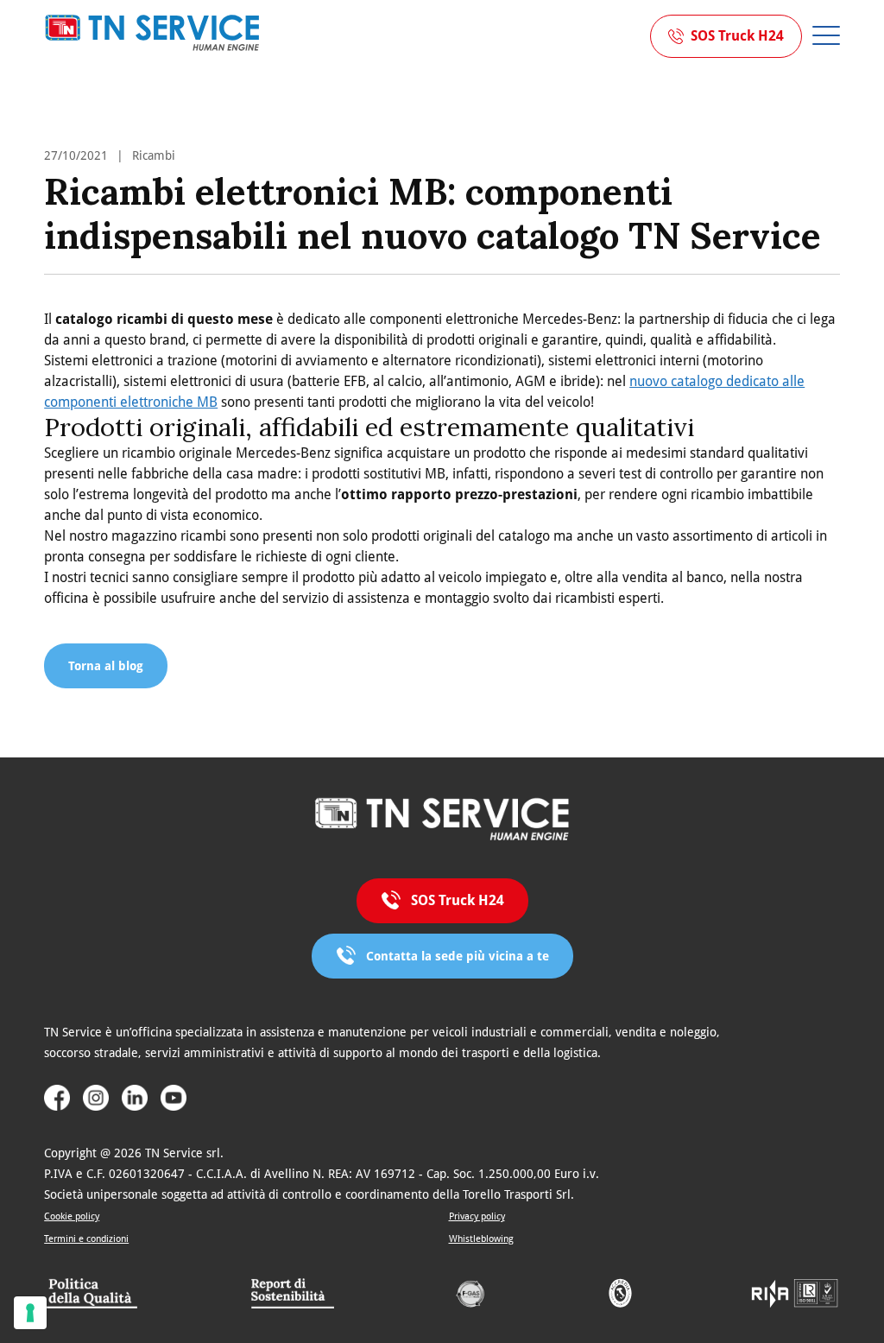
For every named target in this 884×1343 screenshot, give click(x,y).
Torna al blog (105, 666)
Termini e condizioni (86, 1239)
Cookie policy (71, 1216)
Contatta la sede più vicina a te (457, 956)
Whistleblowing (481, 1239)
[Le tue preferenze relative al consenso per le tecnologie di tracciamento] (30, 1312)
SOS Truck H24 (737, 36)
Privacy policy (477, 1216)
